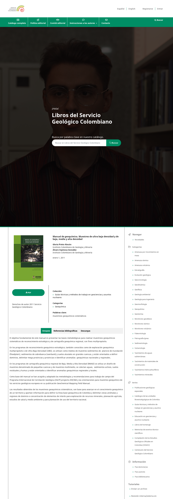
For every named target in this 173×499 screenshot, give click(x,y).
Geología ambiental (142, 294)
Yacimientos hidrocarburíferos (146, 369)
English (132, 8)
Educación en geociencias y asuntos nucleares (145, 418)
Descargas (85, 331)
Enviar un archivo (139, 488)
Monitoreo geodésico (143, 319)
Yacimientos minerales (143, 374)
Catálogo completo (17, 23)
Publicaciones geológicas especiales (144, 389)
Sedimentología (140, 343)
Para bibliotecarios (142, 476)
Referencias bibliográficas (65, 331)
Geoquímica (60, 306)
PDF (29, 292)
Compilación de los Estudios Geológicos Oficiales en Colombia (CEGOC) (145, 441)
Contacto (106, 23)
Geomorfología (140, 304)
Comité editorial (57, 23)
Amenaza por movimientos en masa (146, 254)
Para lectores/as (141, 467)
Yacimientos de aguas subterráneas (143, 355)
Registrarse (148, 8)
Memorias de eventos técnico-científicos (146, 431)
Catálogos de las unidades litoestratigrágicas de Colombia (147, 398)
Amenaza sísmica (141, 260)
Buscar (159, 20)
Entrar (160, 8)
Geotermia (138, 314)
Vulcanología (139, 348)
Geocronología (140, 280)
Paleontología (140, 333)
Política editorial (38, 23)
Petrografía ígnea (141, 338)
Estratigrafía (139, 270)
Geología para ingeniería (144, 299)
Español (120, 8)
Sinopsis (46, 331)
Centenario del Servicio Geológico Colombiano (143, 452)
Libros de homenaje (142, 424)
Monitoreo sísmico (142, 323)
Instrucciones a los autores (82, 23)
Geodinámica (139, 284)
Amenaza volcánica (142, 265)
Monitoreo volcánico (142, 328)
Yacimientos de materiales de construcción (146, 363)
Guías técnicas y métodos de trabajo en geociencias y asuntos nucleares (147, 408)
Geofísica (138, 289)
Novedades (139, 239)
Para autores (139, 472)
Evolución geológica (142, 275)
